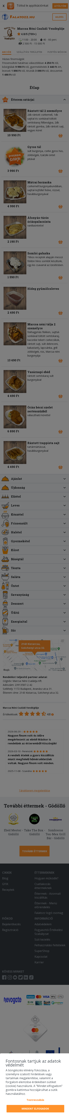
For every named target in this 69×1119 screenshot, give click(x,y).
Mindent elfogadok (35, 1108)
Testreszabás (35, 1100)
